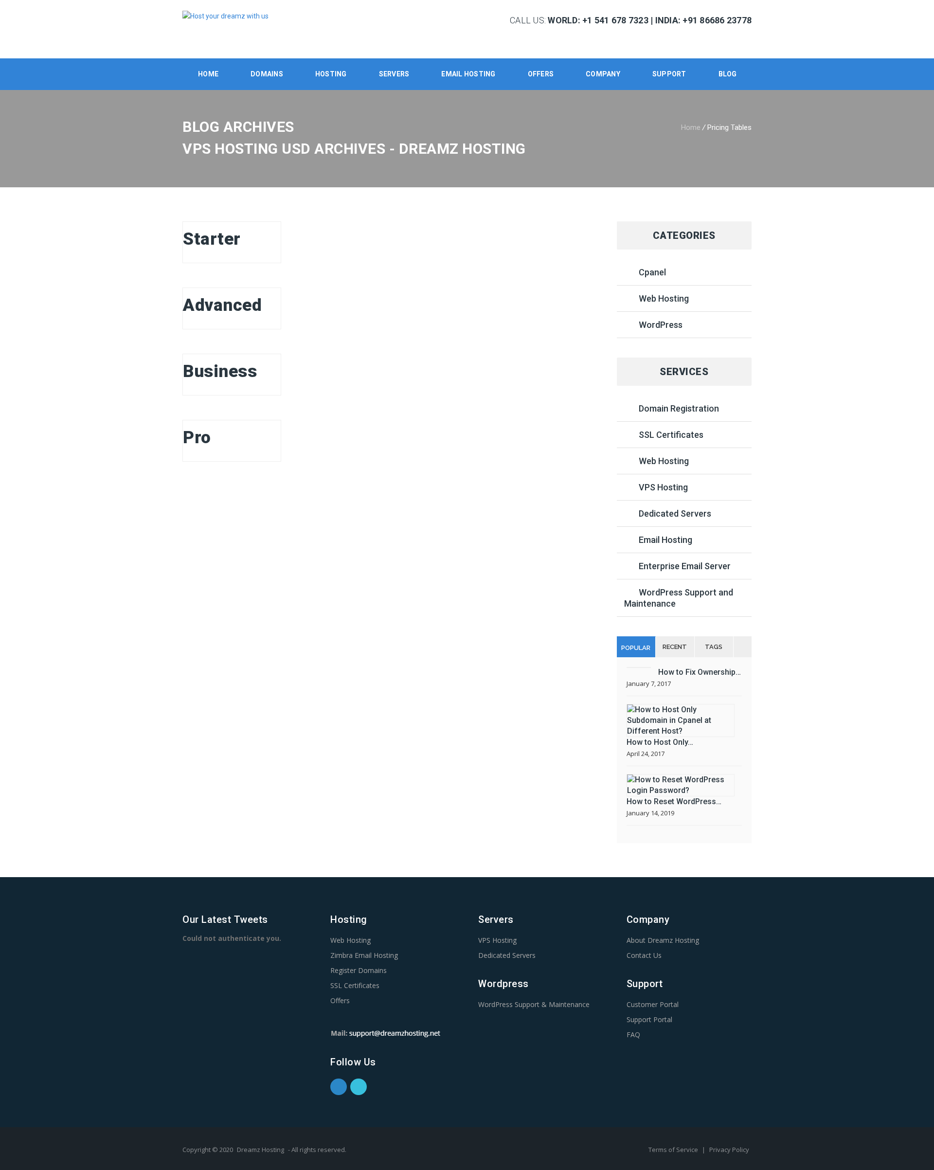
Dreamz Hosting (260, 1149)
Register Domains (358, 970)
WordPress (661, 325)
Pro (197, 437)
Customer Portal (653, 1004)
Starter (212, 239)
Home (208, 74)
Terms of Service (674, 1149)
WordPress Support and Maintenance (678, 598)
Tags (713, 646)
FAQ (633, 1034)
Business (220, 371)
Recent (675, 646)
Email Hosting (665, 540)
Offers (541, 74)
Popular (635, 647)
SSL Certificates (671, 435)
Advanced (222, 305)
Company (603, 74)
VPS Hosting (663, 487)
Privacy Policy (729, 1149)
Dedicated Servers (675, 513)
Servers (394, 74)
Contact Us (644, 955)
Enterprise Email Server (685, 566)
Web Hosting (664, 298)
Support (669, 74)
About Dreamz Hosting (663, 940)
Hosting (331, 74)
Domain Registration (679, 408)
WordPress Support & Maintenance (534, 1004)
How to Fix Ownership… (699, 672)
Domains (267, 74)
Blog (727, 74)
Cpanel (652, 272)
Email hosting (468, 74)
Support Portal (649, 1019)
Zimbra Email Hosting (364, 955)
